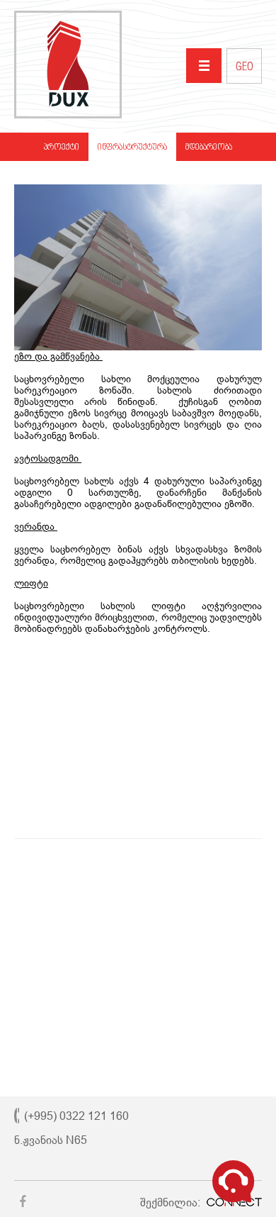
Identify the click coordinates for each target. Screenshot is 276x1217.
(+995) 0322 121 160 (76, 1116)
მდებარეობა (208, 148)
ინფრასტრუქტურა (132, 148)
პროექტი (61, 148)
